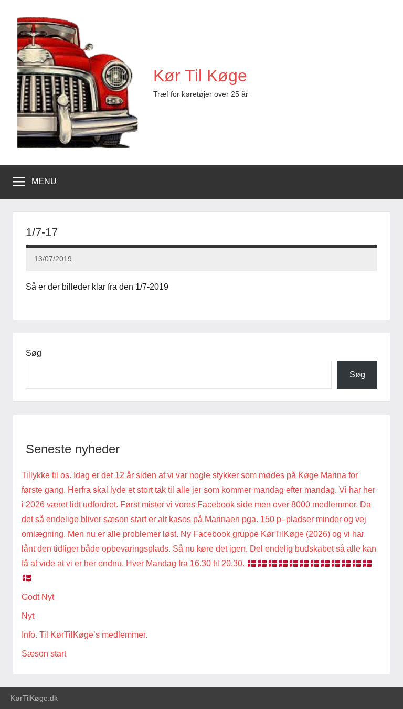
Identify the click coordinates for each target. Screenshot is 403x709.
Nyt (28, 615)
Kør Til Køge (200, 75)
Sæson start (44, 653)
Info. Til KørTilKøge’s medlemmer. (84, 634)
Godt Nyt (38, 596)
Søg (33, 352)
